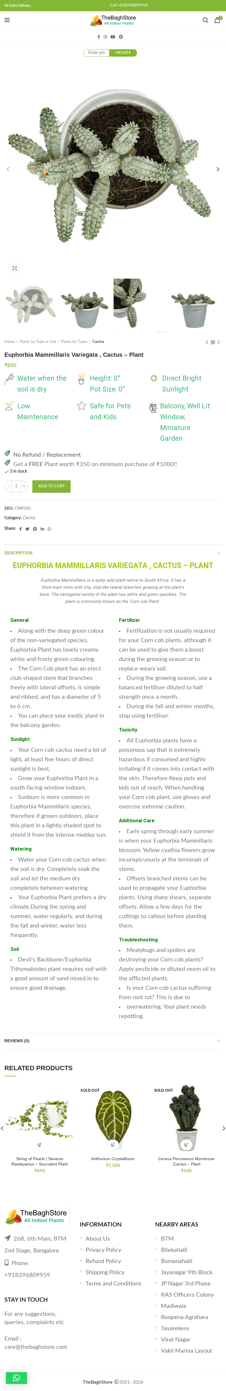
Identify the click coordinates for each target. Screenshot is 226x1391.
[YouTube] (113, 37)
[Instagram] (105, 37)
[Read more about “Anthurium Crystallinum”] (113, 1145)
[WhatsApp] (49, 529)
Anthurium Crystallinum (112, 1158)
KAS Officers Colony (187, 1295)
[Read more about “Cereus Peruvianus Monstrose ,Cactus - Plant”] (186, 1145)
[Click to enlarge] (15, 268)
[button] (16, 1378)
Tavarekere (175, 1328)
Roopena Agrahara (184, 1317)
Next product (219, 342)
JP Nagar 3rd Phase (186, 1284)
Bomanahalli (176, 1261)
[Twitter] (27, 529)
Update (123, 53)
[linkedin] (42, 529)
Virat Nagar (175, 1340)
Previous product (207, 342)
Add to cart (51, 486)
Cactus (98, 342)
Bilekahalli (174, 1250)
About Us (98, 1239)
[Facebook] (99, 37)
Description (18, 552)
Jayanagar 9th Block (186, 1272)
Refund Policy (103, 1261)
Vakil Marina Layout (186, 1351)
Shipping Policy (105, 1272)
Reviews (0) (16, 1040)
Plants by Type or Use (38, 342)
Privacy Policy (103, 1250)
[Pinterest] (121, 37)
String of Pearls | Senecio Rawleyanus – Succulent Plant (39, 1161)
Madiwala (173, 1306)
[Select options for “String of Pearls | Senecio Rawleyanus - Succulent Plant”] (39, 1145)
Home (9, 342)
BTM (167, 1239)
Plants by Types (74, 342)
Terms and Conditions (113, 1284)
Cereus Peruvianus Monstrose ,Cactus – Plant (186, 1161)
